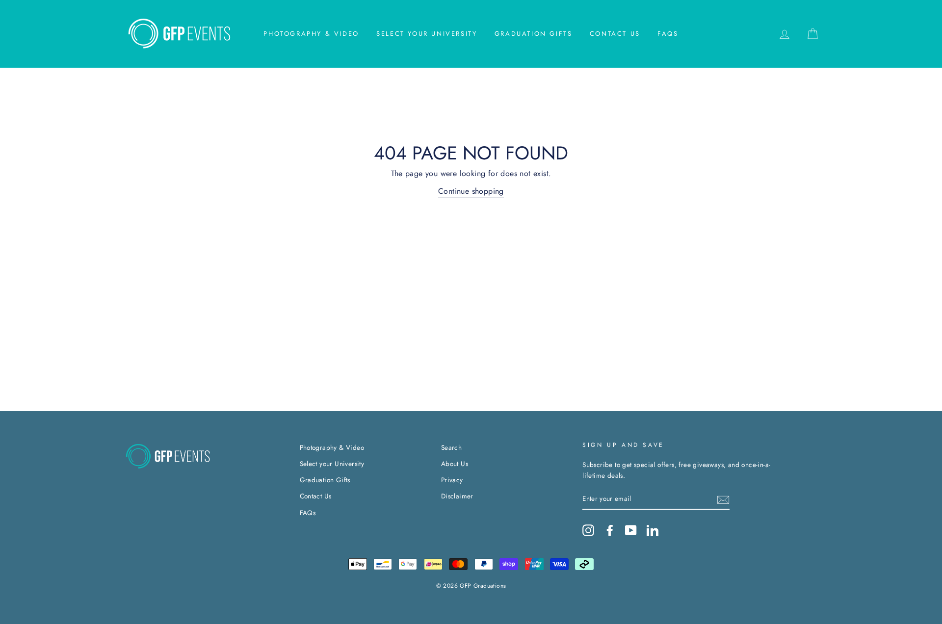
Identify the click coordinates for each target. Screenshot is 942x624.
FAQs (667, 33)
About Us (454, 463)
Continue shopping (471, 191)
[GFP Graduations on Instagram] (588, 530)
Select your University (426, 33)
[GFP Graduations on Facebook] (610, 530)
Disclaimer (457, 496)
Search (451, 447)
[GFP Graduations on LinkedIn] (652, 530)
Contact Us (615, 33)
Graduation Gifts (534, 33)
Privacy (452, 480)
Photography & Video (311, 33)
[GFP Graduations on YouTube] (631, 530)
